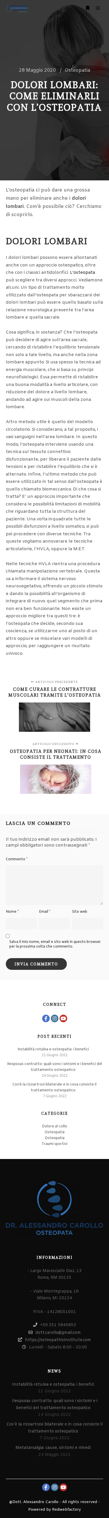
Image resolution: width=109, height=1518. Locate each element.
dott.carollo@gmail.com (58, 1333)
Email (44, 912)
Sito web (79, 912)
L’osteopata (82, 273)
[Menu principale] (98, 8)
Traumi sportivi (54, 1144)
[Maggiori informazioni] (87, 8)
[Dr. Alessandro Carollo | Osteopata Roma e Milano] (17, 8)
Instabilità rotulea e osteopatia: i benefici (53, 1049)
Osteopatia (77, 70)
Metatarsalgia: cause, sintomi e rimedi (53, 1448)
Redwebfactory (66, 1509)
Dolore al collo (54, 1126)
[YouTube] (63, 1018)
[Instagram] (54, 1018)
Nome (12, 912)
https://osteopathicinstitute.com (58, 1340)
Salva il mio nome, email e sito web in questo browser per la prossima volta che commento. (55, 944)
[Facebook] (46, 1018)
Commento (16, 859)
